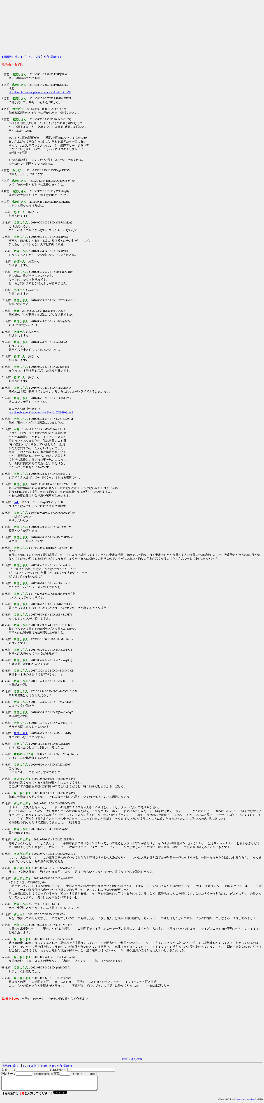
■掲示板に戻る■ (11, 56)
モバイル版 (33, 56)
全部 (47, 56)
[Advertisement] (132, 26)
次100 (52, 1065)
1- (61, 56)
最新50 (54, 56)
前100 (44, 1065)
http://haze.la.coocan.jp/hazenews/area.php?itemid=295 (40, 92)
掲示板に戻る (10, 1065)
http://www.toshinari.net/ (246, 1099)
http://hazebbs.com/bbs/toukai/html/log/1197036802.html (41, 412)
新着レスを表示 (132, 1059)
